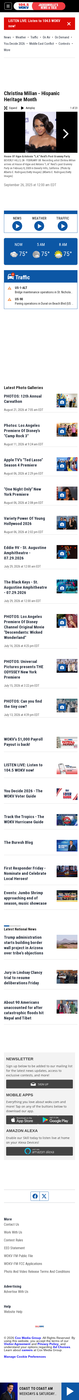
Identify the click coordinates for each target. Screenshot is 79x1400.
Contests (64, 43)
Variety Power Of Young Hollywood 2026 (24, 521)
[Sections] (8, 6)
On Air (46, 37)
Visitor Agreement (17, 1344)
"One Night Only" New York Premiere (22, 492)
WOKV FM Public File (18, 1256)
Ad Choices (61, 1347)
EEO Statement (14, 1248)
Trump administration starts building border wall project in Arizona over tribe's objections (23, 945)
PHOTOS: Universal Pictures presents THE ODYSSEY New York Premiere (23, 669)
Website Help (13, 1312)
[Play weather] (39, 226)
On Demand (62, 37)
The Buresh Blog (18, 842)
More (7, 50)
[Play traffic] (63, 226)
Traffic (34, 37)
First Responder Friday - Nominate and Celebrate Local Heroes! (25, 873)
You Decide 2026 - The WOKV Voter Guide (23, 793)
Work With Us (13, 1232)
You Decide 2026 (14, 43)
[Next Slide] (65, 134)
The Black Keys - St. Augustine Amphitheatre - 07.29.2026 (25, 587)
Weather (21, 37)
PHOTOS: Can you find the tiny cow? (23, 704)
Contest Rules (13, 1240)
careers (27, 1350)
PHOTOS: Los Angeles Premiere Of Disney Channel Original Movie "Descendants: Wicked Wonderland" (24, 627)
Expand (13, 108)
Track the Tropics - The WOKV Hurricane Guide (24, 819)
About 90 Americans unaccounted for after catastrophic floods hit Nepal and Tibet (24, 1010)
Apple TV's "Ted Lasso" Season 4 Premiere (23, 462)
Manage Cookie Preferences (25, 1356)
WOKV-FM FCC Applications (23, 1264)
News (7, 37)
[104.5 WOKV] (39, 6)
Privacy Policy (48, 1344)
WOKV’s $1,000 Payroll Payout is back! (23, 742)
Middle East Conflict (41, 43)
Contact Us (11, 1224)
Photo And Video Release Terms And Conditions (37, 1272)
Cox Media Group (28, 1338)
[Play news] (17, 226)
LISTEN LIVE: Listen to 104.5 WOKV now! (34, 23)
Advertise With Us (16, 1292)
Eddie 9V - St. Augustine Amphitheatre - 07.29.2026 (25, 553)
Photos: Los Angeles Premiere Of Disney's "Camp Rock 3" (22, 430)
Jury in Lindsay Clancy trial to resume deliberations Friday (23, 977)
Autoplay (30, 108)
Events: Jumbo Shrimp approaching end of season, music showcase (25, 898)
